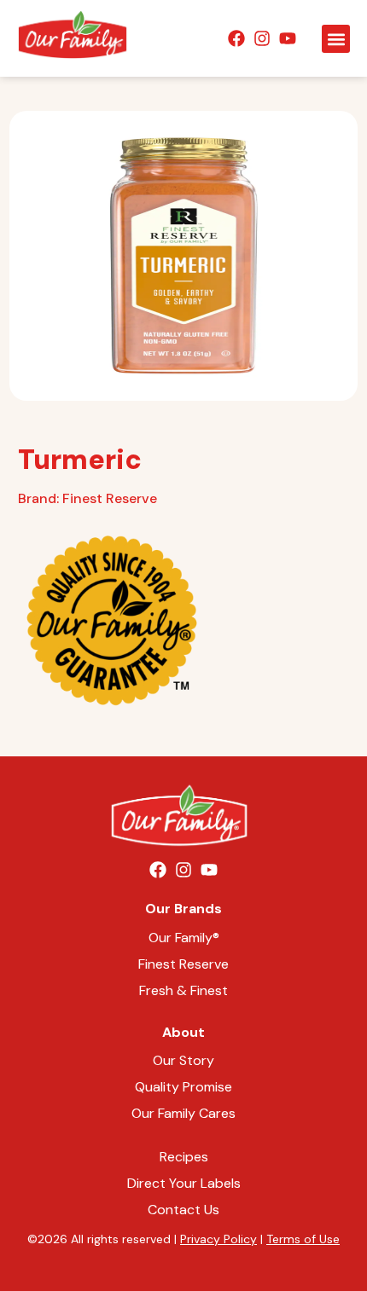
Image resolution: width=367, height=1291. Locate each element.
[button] (336, 39)
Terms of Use (303, 1239)
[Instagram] (262, 38)
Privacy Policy (218, 1239)
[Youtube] (287, 38)
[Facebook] (236, 38)
